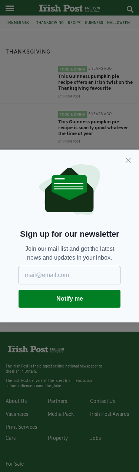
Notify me (69, 298)
